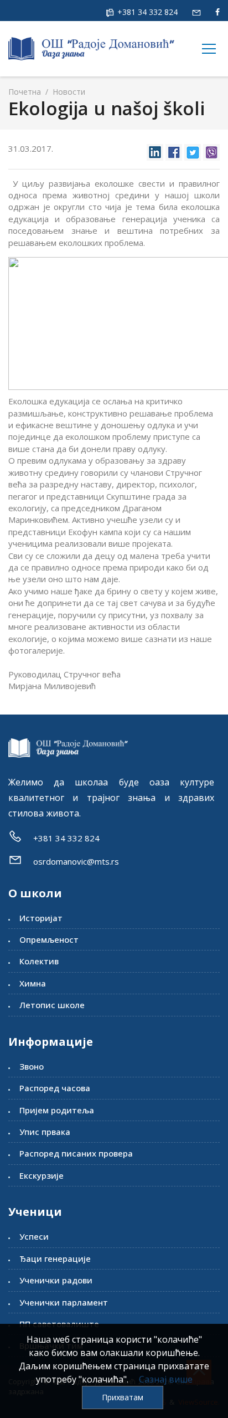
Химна (32, 983)
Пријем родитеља (56, 1110)
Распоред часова (54, 1087)
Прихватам (122, 1397)
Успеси (34, 1236)
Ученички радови (55, 1280)
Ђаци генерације (55, 1258)
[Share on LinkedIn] (155, 149)
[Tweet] (192, 149)
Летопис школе (52, 1004)
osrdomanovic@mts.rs (76, 861)
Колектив (39, 961)
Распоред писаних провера (76, 1153)
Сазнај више (166, 1379)
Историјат (41, 917)
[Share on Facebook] (173, 149)
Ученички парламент (63, 1302)
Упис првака (44, 1131)
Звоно (31, 1066)
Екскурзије (41, 1175)
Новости (67, 91)
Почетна (24, 91)
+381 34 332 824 (146, 12)
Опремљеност (49, 939)
